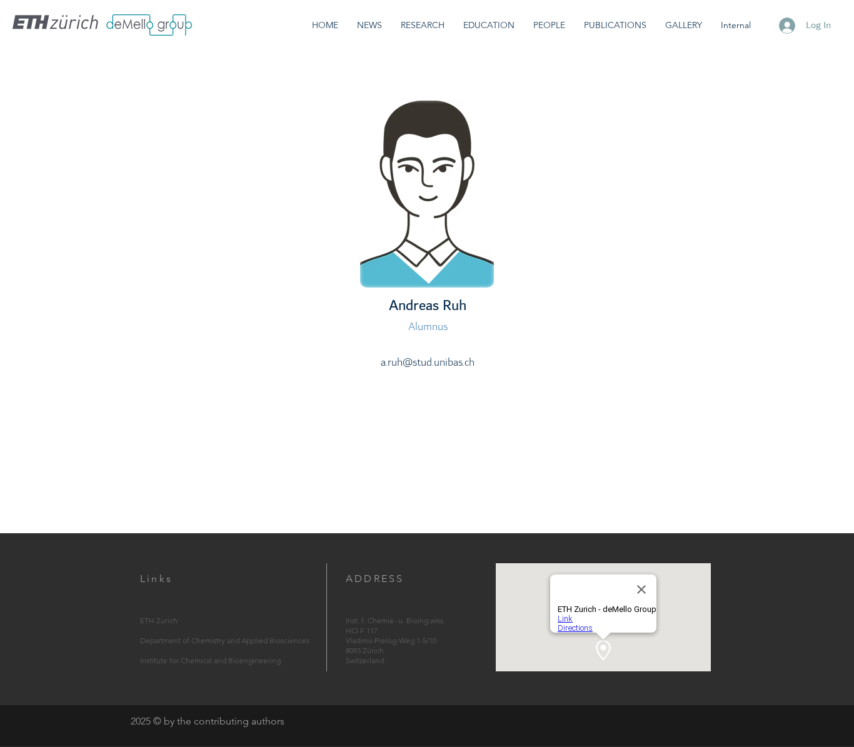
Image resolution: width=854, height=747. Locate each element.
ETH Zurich (159, 620)
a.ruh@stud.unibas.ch (428, 362)
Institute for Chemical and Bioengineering (210, 660)
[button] (422, 25)
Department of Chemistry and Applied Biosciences (224, 640)
